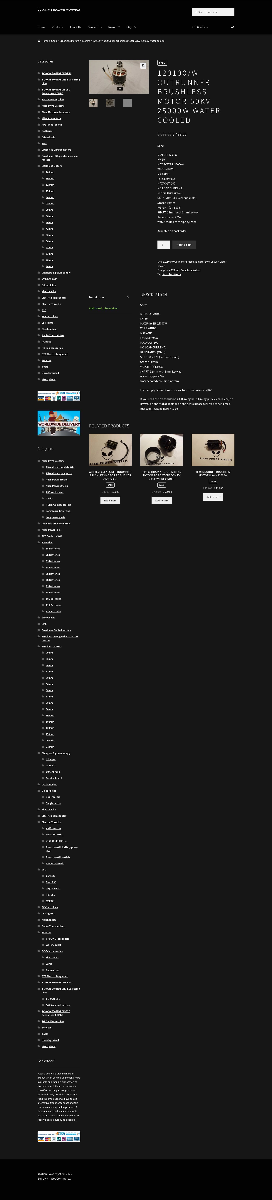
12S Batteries (53, 611)
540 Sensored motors (58, 1005)
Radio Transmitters (53, 335)
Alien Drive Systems (53, 105)
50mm (49, 235)
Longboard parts (55, 517)
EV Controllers (50, 316)
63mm (49, 253)
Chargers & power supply (56, 272)
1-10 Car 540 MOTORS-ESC (56, 73)
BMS (44, 143)
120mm (86, 40)
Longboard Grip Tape (58, 511)
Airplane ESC (53, 888)
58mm (49, 247)
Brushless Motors (69, 40)
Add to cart (184, 244)
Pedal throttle (54, 834)
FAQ (128, 27)
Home (41, 27)
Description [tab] (96, 297)
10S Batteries (53, 598)
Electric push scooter (54, 297)
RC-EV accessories (52, 348)
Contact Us (95, 27)
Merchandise (49, 329)
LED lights (47, 322)
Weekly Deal (49, 379)
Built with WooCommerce (54, 1178)
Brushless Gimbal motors (56, 149)
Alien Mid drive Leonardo (56, 112)
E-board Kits (49, 285)
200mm (50, 197)
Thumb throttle (55, 863)
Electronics (52, 957)
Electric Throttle (51, 304)
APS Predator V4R (52, 124)
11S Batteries (53, 605)
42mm (49, 228)
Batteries (47, 131)
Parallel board (54, 778)
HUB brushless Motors (58, 504)
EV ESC (49, 901)
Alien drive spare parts (59, 473)
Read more (110, 500)
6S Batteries (53, 580)
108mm (50, 178)
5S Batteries (53, 573)
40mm (49, 222)
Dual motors (53, 797)
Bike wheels (48, 137)
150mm (50, 191)
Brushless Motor (171, 274)
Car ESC (50, 876)
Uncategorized (50, 373)
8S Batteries (53, 592)
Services (46, 360)
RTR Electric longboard (55, 354)
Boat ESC (51, 882)
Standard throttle (56, 840)
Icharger (51, 759)
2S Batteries (53, 555)
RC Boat (46, 341)
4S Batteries (53, 567)
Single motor (53, 803)
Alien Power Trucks (57, 479)
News (111, 27)
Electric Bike (49, 291)
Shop (54, 40)
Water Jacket (53, 944)
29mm (49, 209)
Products (57, 27)
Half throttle (53, 828)
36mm (49, 216)
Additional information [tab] (103, 308)
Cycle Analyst (49, 278)
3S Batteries (53, 561)
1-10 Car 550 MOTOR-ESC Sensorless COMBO (56, 91)
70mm (49, 260)
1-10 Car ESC (53, 998)
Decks (49, 498)
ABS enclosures (54, 492)
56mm (49, 241)
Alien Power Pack (51, 118)
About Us (75, 27)
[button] (143, 66)
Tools (45, 366)
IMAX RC (50, 765)
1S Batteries (53, 548)
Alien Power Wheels (57, 486)
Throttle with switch (58, 857)
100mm (50, 172)
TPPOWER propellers (57, 938)
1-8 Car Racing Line (53, 99)
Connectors (52, 970)
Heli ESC (50, 894)
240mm (50, 203)
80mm (49, 266)
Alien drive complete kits (60, 467)
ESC (44, 310)
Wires (49, 963)
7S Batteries (53, 586)
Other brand (53, 771)
